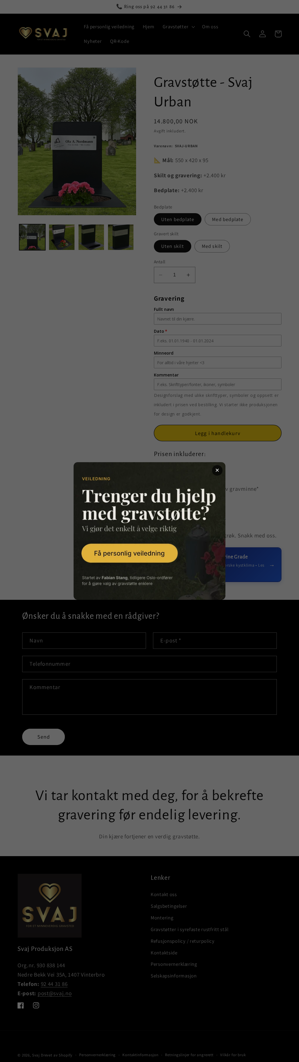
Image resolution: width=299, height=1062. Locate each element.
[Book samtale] (149, 531)
